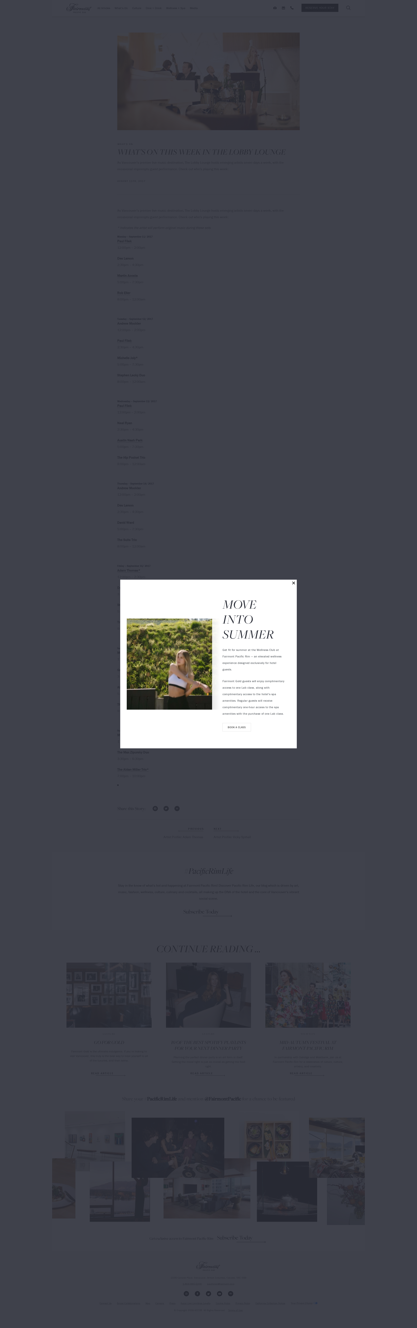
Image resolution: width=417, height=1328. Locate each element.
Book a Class (237, 727)
